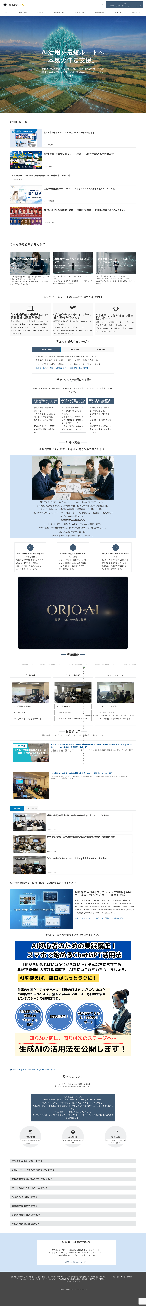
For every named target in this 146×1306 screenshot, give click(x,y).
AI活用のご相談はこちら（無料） (76, 1262)
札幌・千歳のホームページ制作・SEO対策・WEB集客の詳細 (99, 918)
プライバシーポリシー (73, 1281)
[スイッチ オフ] (102, 4)
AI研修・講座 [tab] (46, 349)
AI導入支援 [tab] (74, 349)
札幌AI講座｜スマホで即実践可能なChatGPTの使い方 (33, 1069)
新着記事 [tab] (17, 808)
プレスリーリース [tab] (32, 808)
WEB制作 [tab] (101, 349)
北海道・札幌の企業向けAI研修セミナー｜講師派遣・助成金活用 (62, 368)
